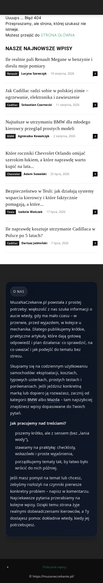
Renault (12, 73)
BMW (10, 136)
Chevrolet (13, 174)
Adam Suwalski (35, 174)
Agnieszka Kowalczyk (33, 136)
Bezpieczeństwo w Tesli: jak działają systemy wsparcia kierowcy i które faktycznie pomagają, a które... (49, 197)
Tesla (10, 212)
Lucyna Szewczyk (34, 73)
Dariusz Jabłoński (34, 243)
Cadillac (12, 105)
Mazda (53, 399)
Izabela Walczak (30, 212)
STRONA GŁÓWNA (58, 35)
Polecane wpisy (54, 567)
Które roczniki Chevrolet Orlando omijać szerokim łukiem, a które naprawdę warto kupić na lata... (45, 160)
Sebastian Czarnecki (36, 105)
